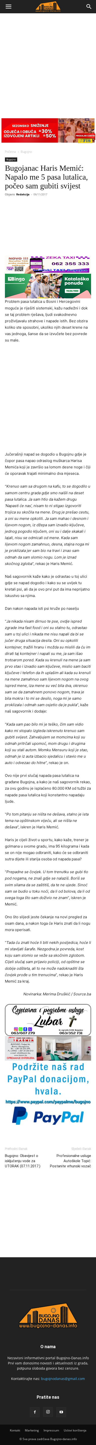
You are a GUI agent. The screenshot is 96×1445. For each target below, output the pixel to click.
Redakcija (23, 194)
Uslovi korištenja (75, 1430)
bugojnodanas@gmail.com (63, 1378)
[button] (8, 6)
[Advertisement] (48, 64)
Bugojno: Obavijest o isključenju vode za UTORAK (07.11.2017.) (22, 1161)
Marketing (32, 1430)
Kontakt (15, 1430)
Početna (10, 152)
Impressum (51, 1430)
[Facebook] (35, 1412)
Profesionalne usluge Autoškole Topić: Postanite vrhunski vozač (70, 1161)
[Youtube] (61, 1412)
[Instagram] (48, 1412)
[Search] (89, 6)
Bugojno (26, 152)
